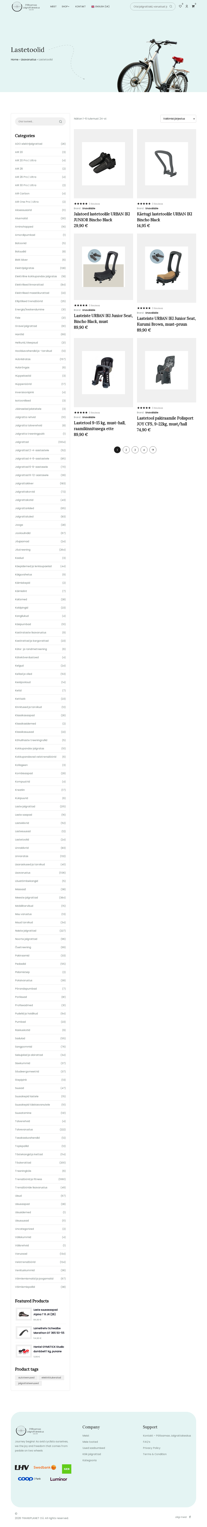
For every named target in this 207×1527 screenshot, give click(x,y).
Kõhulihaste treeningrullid (31, 740)
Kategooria (89, 1460)
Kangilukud (22, 616)
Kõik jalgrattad (91, 1454)
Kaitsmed (21, 599)
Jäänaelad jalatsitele (28, 409)
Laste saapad (23, 815)
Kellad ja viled (23, 674)
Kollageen (21, 765)
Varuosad (21, 1254)
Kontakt (80, 6)
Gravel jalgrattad (26, 326)
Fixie (17, 318)
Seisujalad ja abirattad (29, 1055)
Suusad (19, 1088)
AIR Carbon (22, 193)
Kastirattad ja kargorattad (32, 641)
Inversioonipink (24, 392)
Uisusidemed (23, 1212)
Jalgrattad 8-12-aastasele (32, 475)
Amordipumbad (25, 235)
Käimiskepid (22, 583)
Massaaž (20, 889)
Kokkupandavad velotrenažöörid (35, 757)
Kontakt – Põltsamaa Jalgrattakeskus (167, 1436)
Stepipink (21, 1080)
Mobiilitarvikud (24, 906)
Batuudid (20, 251)
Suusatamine (23, 1113)
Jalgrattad (22, 442)
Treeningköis (23, 1171)
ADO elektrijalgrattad (28, 144)
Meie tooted (90, 1442)
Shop (65, 6)
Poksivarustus (23, 980)
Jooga (19, 525)
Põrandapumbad (26, 989)
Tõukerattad (23, 1162)
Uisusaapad (22, 1204)
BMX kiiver (21, 260)
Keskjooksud (23, 682)
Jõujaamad (22, 541)
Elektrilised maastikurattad (32, 293)
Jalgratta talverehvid (28, 425)
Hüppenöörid (23, 384)
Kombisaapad (24, 773)
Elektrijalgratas (24, 268)
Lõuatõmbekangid (26, 881)
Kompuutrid (22, 781)
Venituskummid (25, 1270)
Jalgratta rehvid (25, 417)
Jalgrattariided (24, 508)
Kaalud (19, 558)
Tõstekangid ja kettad (29, 1154)
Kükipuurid (21, 798)
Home (14, 59)
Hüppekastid (23, 376)
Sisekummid (22, 1063)
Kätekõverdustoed (27, 657)
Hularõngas (22, 367)
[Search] (170, 6)
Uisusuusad (22, 1220)
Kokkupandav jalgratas (29, 748)
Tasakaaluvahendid (27, 1138)
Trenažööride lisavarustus (31, 1187)
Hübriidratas (23, 359)
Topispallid (22, 1146)
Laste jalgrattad (25, 806)
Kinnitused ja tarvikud (28, 707)
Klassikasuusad (24, 732)
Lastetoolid (22, 839)
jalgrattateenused (28, 1383)
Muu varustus (23, 914)
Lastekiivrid (22, 823)
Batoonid (20, 243)
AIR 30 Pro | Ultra (25, 185)
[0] (180, 6)
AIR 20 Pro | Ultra (25, 160)
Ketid (18, 690)
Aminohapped (24, 227)
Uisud (18, 1196)
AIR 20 (19, 152)
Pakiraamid (22, 955)
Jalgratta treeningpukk (30, 434)
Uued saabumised (93, 1448)
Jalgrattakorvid (25, 492)
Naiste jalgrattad (25, 931)
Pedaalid (20, 964)
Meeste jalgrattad (26, 897)
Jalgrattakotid (24, 500)
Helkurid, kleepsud (26, 342)
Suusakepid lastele (26, 1096)
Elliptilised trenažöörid (29, 301)
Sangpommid (23, 1047)
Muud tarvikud (24, 922)
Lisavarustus (28, 59)
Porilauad (21, 997)
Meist (53, 6)
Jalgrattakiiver (24, 483)
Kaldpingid (21, 608)
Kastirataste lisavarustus (30, 632)
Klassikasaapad (25, 715)
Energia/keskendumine (29, 309)
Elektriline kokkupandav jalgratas (36, 276)
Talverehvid (22, 1121)
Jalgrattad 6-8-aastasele (31, 467)
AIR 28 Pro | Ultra (25, 177)
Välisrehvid (22, 1245)
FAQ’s (146, 1442)
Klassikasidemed (25, 723)
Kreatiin (20, 790)
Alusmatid (21, 218)
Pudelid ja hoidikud (26, 1013)
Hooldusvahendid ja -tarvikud (33, 351)
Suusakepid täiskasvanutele (32, 1105)
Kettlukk (20, 699)
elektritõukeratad (51, 1377)
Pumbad (20, 1022)
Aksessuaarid (23, 210)
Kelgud (19, 666)
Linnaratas (21, 856)
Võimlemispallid (25, 1287)
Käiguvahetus (23, 574)
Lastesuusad (23, 831)
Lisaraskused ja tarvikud (30, 864)
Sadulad (20, 1038)
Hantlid (19, 334)
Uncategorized (24, 1229)
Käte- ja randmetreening (31, 649)
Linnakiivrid (22, 848)
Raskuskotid (22, 1030)
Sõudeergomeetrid (27, 1071)
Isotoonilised (23, 400)
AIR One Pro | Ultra (26, 202)
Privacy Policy (151, 1448)
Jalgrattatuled (24, 516)
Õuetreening (23, 947)
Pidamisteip (22, 972)
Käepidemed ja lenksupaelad (33, 566)
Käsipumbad (23, 624)
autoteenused (26, 1377)
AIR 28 (19, 169)
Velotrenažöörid (25, 1262)
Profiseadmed (24, 1005)
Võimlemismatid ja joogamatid (34, 1278)
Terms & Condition (155, 1454)
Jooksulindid (22, 533)
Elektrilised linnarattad (29, 284)
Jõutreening (22, 550)
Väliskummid (23, 1237)
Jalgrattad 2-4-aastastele (32, 450)
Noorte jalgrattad (26, 939)
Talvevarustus (24, 1129)
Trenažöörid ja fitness (28, 1179)
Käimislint (21, 591)
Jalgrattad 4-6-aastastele (32, 458)
